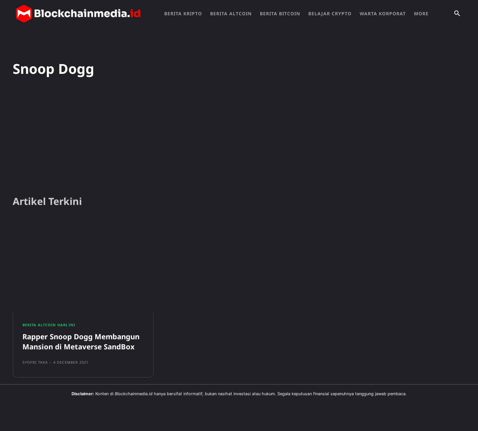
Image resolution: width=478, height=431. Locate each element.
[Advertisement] (239, 139)
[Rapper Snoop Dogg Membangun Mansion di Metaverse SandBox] (83, 266)
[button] (457, 13)
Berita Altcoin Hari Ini (48, 325)
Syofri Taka (35, 362)
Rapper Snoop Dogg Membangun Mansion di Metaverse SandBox (80, 341)
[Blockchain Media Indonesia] (78, 14)
